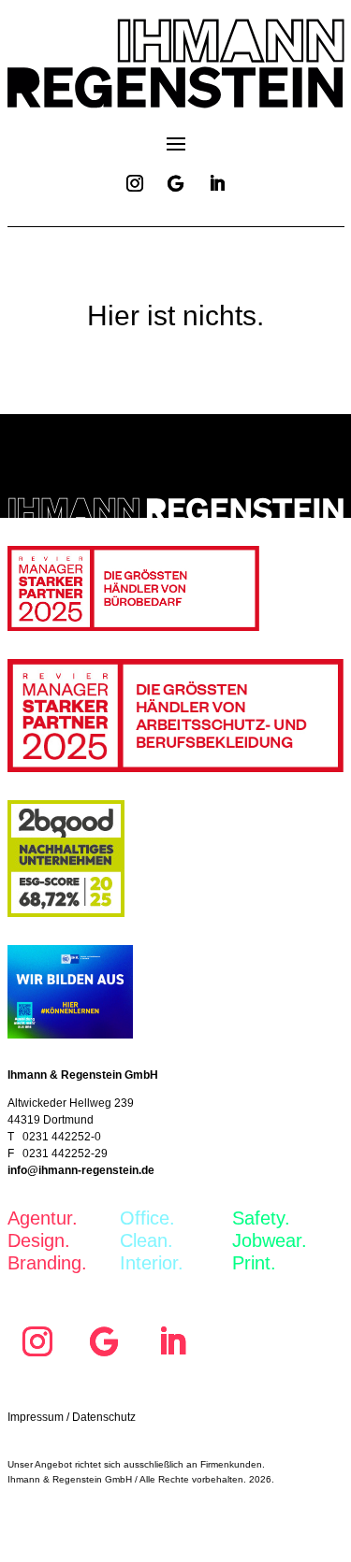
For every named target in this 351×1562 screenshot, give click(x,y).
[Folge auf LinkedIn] (217, 183)
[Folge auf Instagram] (135, 183)
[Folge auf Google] (176, 183)
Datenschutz (104, 1417)
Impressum (35, 1417)
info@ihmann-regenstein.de (80, 1170)
